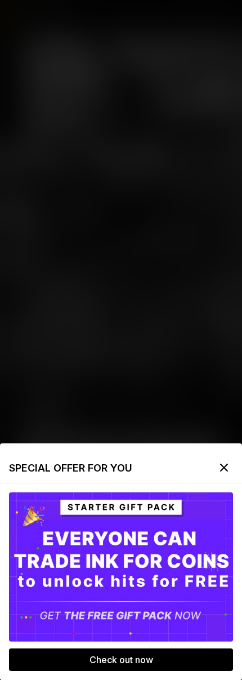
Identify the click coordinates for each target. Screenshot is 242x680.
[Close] (224, 468)
